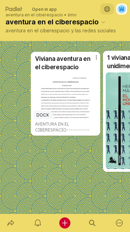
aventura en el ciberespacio (34, 15)
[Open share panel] (10, 223)
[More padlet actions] (119, 223)
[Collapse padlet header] (103, 22)
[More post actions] (92, 60)
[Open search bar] (92, 223)
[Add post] (64, 223)
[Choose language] (107, 9)
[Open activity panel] (37, 223)
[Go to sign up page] (121, 9)
